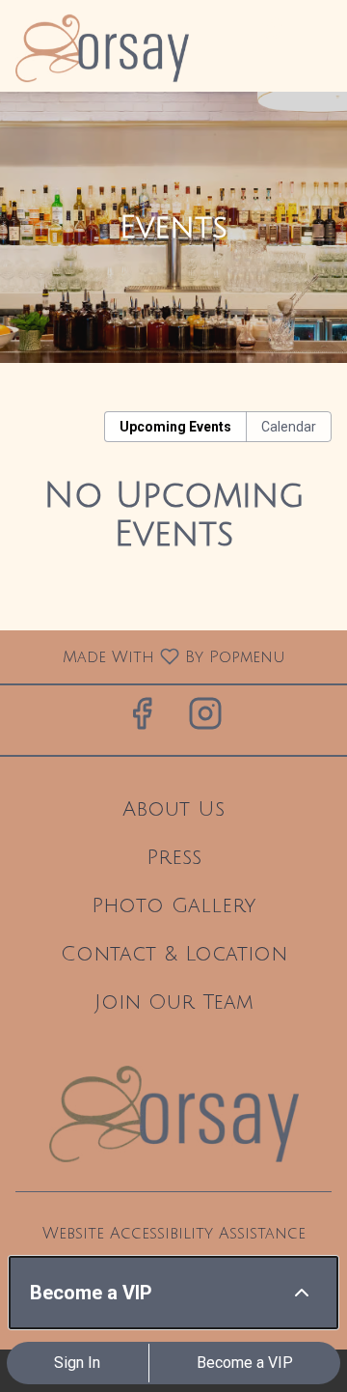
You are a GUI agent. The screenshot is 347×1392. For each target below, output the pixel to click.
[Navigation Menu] (320, 29)
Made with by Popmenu (149, 656)
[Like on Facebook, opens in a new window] (141, 719)
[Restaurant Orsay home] (102, 48)
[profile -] (271, 28)
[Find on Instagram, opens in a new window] (205, 719)
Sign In (77, 1362)
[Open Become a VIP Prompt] (302, 1292)
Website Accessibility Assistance (174, 1233)
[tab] (175, 426)
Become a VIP (245, 1362)
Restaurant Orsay (173, 1114)
